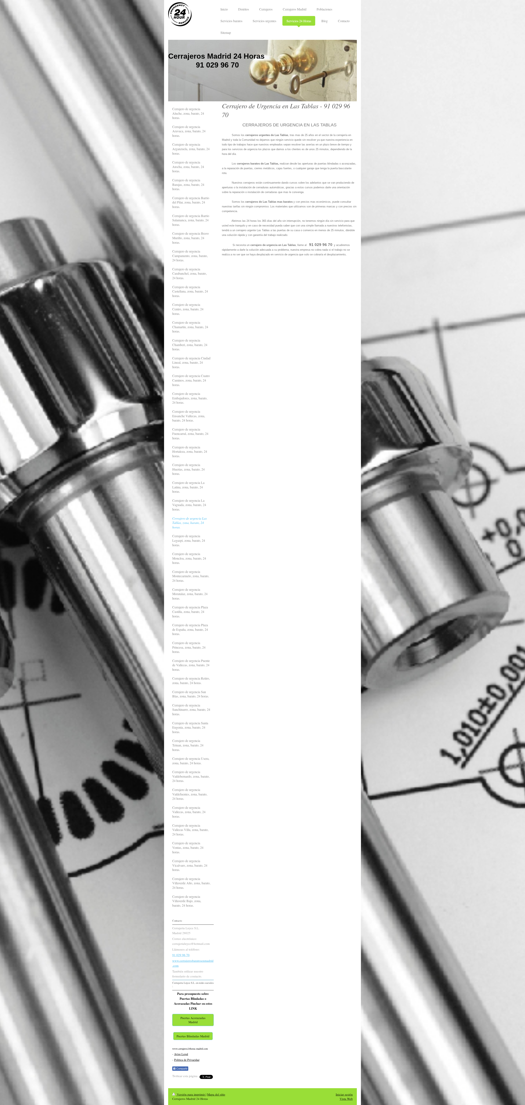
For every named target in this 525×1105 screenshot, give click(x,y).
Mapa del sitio (216, 1094)
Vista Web (346, 1099)
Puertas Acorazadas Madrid (192, 1020)
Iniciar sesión (344, 1094)
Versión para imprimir (191, 1094)
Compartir (181, 1068)
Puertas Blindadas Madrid (193, 1036)
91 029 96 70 (180, 955)
